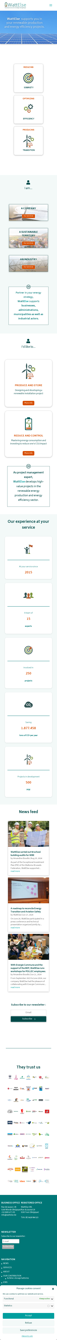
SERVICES (7, 1267)
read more (15, 871)
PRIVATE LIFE (27, 1336)
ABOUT (6, 1271)
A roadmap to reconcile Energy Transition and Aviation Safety (26, 910)
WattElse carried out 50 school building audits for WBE (26, 853)
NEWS (5, 1263)
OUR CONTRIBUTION (12, 1276)
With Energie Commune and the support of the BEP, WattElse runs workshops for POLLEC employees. (28, 968)
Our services (28, 216)
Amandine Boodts (21, 858)
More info (28, 403)
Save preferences (28, 1330)
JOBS (5, 1282)
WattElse (17, 915)
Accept (28, 1316)
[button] (53, 1289)
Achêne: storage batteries (18, 1278)
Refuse (28, 1323)
